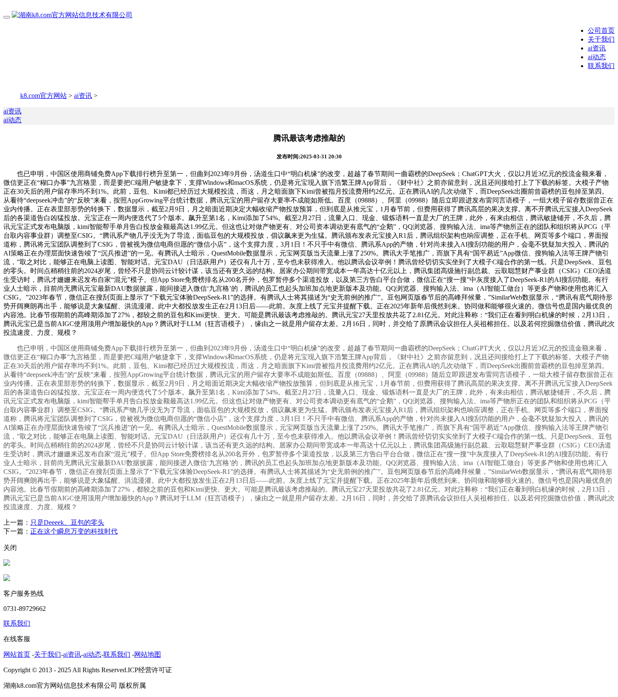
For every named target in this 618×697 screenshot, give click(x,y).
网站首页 (16, 654)
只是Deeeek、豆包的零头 (67, 522)
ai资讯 (597, 48)
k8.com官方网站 (43, 95)
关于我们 (601, 39)
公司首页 (601, 30)
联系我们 (601, 65)
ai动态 (597, 56)
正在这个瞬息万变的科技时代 (74, 531)
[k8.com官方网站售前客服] (6, 563)
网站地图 (147, 654)
